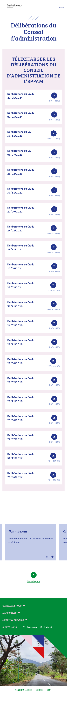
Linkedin (48, 626)
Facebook (32, 626)
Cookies (40, 690)
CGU (49, 690)
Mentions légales (24, 690)
